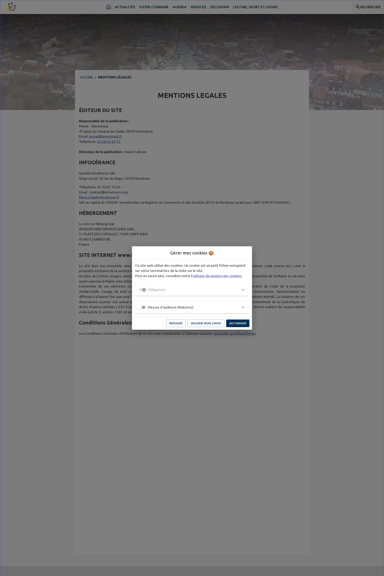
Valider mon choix (206, 323)
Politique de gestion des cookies (216, 276)
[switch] (140, 307)
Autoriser (237, 323)
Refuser (175, 323)
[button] (192, 289)
